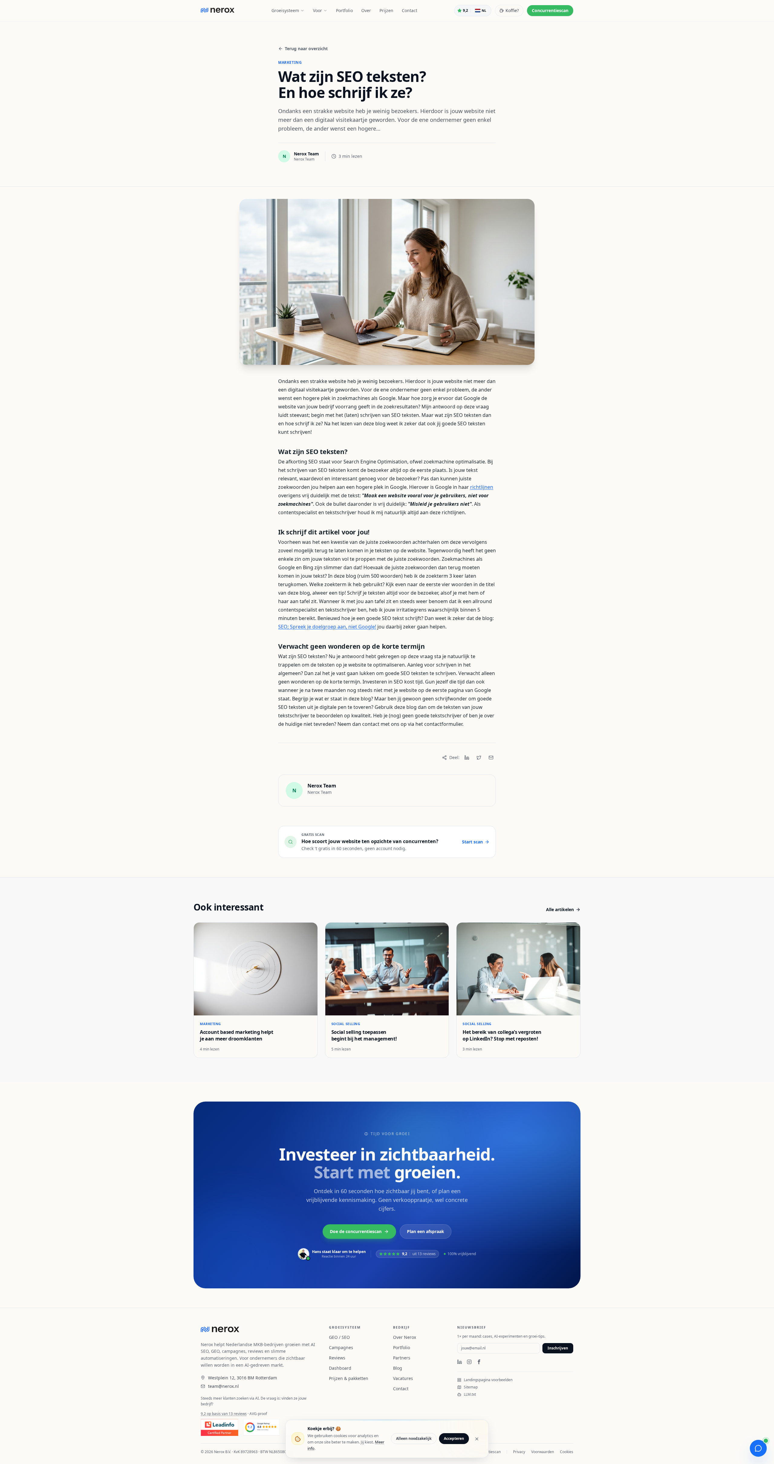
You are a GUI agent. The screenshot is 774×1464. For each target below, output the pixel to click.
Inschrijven (558, 1348)
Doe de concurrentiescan (356, 1231)
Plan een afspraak (425, 1231)
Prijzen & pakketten (348, 1378)
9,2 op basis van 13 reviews (224, 1413)
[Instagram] (469, 1361)
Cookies (566, 1451)
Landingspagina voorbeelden (488, 1380)
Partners (401, 1358)
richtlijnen (481, 487)
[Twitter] (479, 757)
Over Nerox (404, 1337)
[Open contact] (758, 1448)
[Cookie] (298, 1439)
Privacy (519, 1451)
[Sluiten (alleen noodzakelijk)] (476, 1438)
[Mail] (491, 757)
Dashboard (340, 1368)
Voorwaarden (542, 1451)
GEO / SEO (339, 1337)
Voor (317, 10)
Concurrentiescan (550, 10)
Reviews (337, 1358)
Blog (397, 1368)
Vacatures (403, 1378)
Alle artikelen (560, 909)
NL (484, 10)
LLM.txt (470, 1394)
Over (366, 10)
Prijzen (386, 10)
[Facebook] (478, 1361)
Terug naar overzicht (306, 48)
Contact (409, 10)
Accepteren (454, 1438)
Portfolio (344, 10)
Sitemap (471, 1387)
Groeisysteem (285, 10)
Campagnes (341, 1347)
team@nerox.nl (223, 1386)
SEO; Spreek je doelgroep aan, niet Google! (327, 626)
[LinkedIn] (467, 757)
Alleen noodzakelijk (413, 1438)
